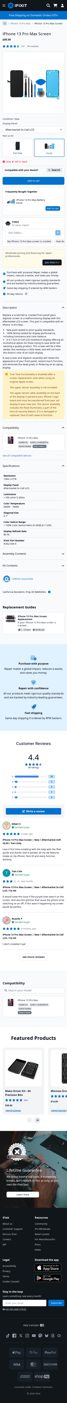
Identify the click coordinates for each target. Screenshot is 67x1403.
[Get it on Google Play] (48, 1278)
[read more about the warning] (49, 592)
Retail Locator (42, 1234)
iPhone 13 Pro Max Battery (30, 199)
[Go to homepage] (19, 5)
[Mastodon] (40, 1336)
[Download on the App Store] (48, 1268)
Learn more (23, 1194)
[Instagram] (27, 1336)
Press (38, 1244)
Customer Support (13, 1228)
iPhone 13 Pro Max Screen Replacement (32, 618)
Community (41, 1223)
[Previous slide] (30, 1120)
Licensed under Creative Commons (33, 1387)
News (38, 1249)
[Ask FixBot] (57, 232)
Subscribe (56, 1302)
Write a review (35, 811)
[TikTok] (8, 1336)
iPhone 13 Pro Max (20, 23)
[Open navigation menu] (4, 5)
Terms (6, 1276)
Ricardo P (17, 918)
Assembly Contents (14, 553)
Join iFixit (52, 262)
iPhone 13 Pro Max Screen (48, 23)
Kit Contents (10, 565)
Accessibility (9, 1265)
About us (7, 1223)
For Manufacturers (45, 1239)
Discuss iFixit (10, 1234)
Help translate (31, 1325)
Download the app (47, 1260)
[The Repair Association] (59, 1336)
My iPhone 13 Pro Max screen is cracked (29, 241)
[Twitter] (21, 1336)
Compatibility (11, 428)
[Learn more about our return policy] (26, 293)
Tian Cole (17, 871)
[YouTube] (34, 1336)
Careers (7, 1239)
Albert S (16, 823)
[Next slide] (37, 1120)
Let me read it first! (16, 1309)
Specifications (11, 466)
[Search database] (48, 5)
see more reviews (33, 957)
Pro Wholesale (42, 1228)
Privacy (6, 1271)
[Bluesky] (46, 1335)
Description (10, 307)
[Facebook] (14, 1336)
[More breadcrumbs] (5, 23)
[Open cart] (55, 5)
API (4, 1244)
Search (56, 170)
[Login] (62, 5)
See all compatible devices (17, 455)
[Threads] (53, 1336)
